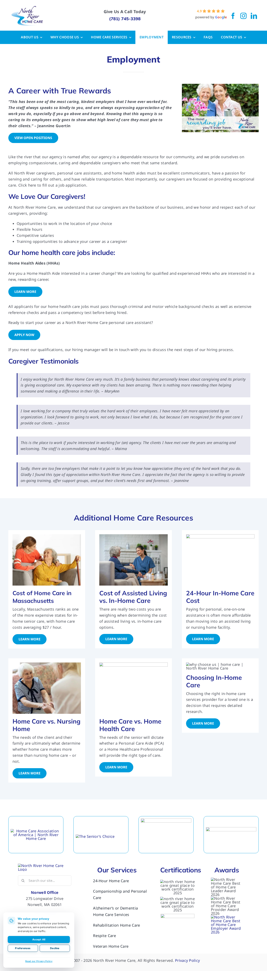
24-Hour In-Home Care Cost (220, 597)
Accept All (38, 939)
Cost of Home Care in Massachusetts (42, 596)
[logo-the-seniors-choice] (95, 836)
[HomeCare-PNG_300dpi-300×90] (36, 830)
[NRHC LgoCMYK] (27, 7)
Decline (54, 948)
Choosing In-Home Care (214, 681)
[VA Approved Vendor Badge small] (177, 915)
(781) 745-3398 (125, 18)
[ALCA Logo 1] (166, 820)
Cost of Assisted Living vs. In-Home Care (133, 597)
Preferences (22, 948)
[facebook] (233, 16)
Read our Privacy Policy (38, 961)
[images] (231, 829)
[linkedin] (254, 16)
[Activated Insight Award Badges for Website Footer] (226, 917)
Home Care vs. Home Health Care (130, 725)
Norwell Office (44, 892)
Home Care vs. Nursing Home (47, 725)
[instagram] (243, 16)
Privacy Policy (187, 960)
